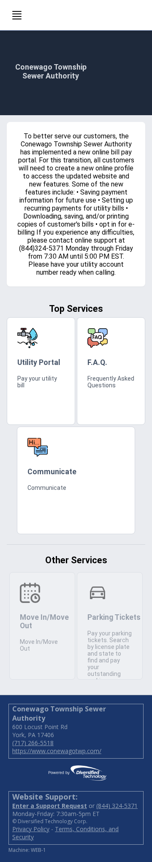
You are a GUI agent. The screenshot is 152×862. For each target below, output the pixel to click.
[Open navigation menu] (17, 15)
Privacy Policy (30, 829)
